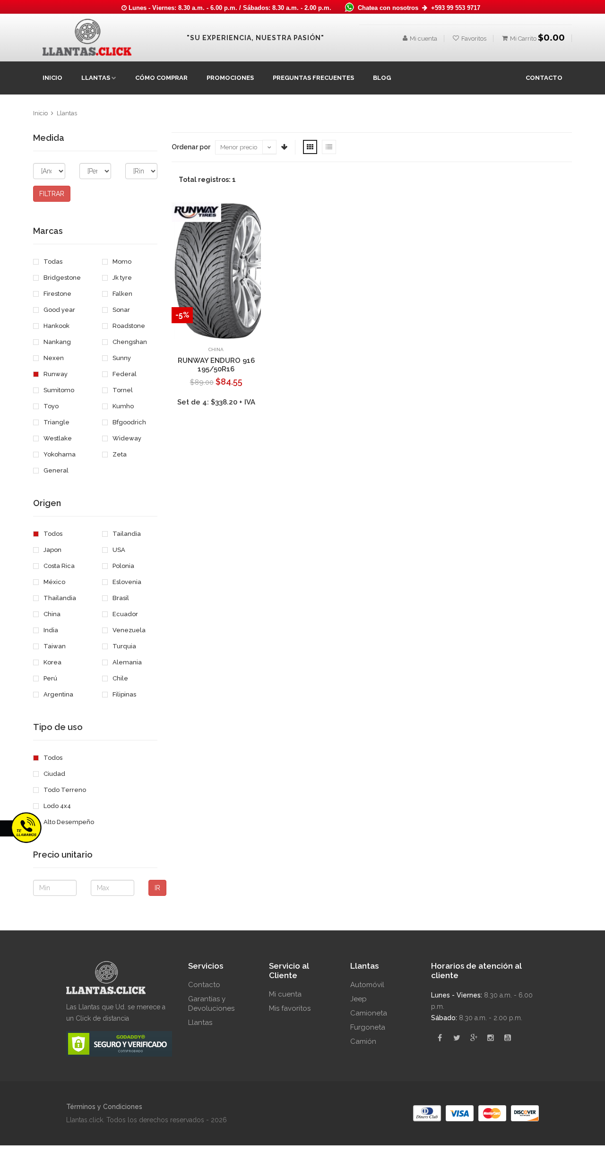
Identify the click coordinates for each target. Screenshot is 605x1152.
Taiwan (54, 646)
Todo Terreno (64, 789)
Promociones (230, 77)
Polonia (122, 565)
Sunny (121, 357)
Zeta (119, 454)
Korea (51, 662)
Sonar (120, 309)
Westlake (57, 438)
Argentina (57, 694)
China (51, 614)
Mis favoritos (290, 1008)
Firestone (56, 293)
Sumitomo (58, 390)
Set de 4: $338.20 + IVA (216, 402)
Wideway (126, 438)
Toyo (50, 406)
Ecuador (124, 614)
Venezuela (128, 630)
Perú (49, 678)
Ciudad (53, 773)
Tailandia (126, 533)
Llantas (67, 113)
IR (157, 888)
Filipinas (123, 694)
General (55, 470)
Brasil (120, 598)
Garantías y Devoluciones (211, 1004)
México (53, 581)
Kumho (122, 406)
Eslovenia (126, 581)
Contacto (204, 984)
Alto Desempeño (68, 821)
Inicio (52, 77)
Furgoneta (367, 1027)
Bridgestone (61, 277)
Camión (363, 1041)
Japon (51, 549)
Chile (119, 678)
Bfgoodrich (128, 422)
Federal (124, 374)
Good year (58, 309)
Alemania (126, 662)
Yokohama (59, 454)
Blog (382, 77)
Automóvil (367, 984)
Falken (121, 293)
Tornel (122, 390)
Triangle (55, 422)
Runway (55, 374)
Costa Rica (58, 565)
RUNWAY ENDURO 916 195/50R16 (216, 364)
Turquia (123, 646)
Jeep (358, 999)
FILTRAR (51, 194)
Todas (52, 261)
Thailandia (59, 598)
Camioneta (368, 1013)
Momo (121, 261)
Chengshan (129, 341)
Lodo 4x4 (56, 805)
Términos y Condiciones (104, 1106)
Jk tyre (121, 277)
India (50, 630)
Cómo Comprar (161, 77)
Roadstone (128, 325)
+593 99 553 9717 (455, 7)
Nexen (53, 357)
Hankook (55, 325)
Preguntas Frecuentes (313, 77)
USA (118, 549)
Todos (52, 533)
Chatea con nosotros (389, 7)
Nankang (56, 341)
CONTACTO (544, 77)
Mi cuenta (423, 38)
